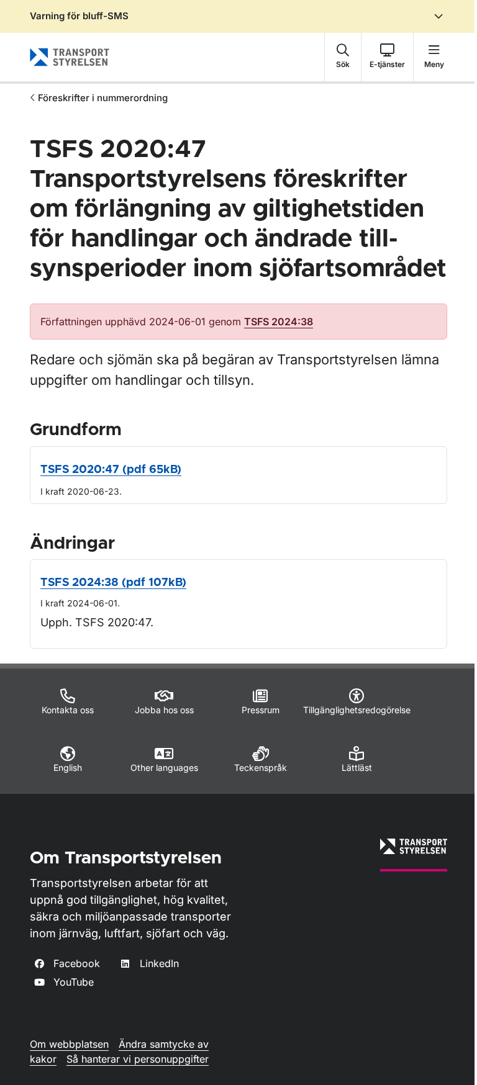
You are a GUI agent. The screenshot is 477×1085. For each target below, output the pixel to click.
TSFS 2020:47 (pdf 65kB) (110, 469)
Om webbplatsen (69, 1044)
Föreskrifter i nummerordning (103, 98)
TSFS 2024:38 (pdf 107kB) (113, 582)
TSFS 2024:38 (278, 321)
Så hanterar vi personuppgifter (137, 1059)
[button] (343, 57)
